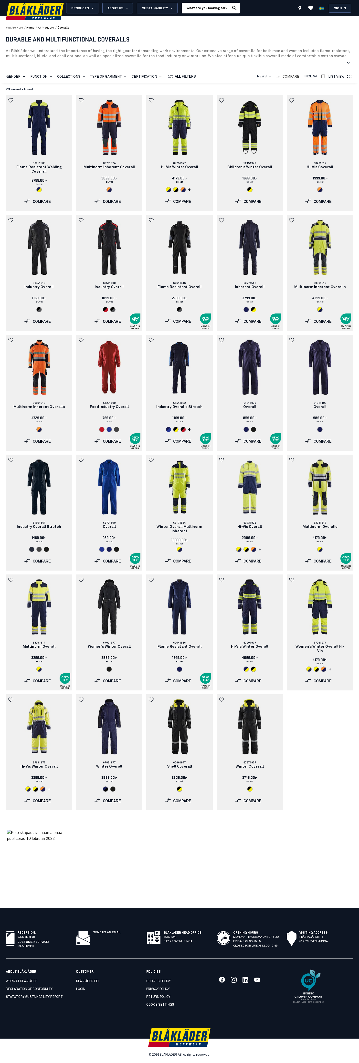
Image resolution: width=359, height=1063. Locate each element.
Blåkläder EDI (87, 981)
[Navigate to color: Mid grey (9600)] (116, 429)
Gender (13, 76)
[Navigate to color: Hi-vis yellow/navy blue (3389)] (168, 189)
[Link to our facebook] (222, 979)
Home (30, 27)
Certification (144, 76)
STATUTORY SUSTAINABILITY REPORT (34, 997)
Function (38, 76)
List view (336, 76)
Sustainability (155, 8)
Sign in (340, 8)
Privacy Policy (158, 989)
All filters (185, 76)
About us (115, 8)
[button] (11, 100)
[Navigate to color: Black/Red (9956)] (105, 309)
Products (80, 8)
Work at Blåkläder (22, 981)
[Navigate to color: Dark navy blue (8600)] (31, 549)
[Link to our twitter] (233, 979)
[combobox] (263, 76)
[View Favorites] (310, 8)
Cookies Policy (158, 981)
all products (46, 27)
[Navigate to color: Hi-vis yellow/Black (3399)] (176, 189)
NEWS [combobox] (262, 76)
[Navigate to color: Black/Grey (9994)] (39, 309)
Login (80, 989)
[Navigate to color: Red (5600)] (102, 429)
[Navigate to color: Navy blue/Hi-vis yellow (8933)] (39, 189)
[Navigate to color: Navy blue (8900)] (246, 309)
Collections (68, 76)
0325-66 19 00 (26, 936)
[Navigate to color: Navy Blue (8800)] (246, 429)
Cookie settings (160, 1004)
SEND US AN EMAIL (107, 932)
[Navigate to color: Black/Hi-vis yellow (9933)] (250, 189)
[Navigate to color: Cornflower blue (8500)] (109, 429)
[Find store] (300, 8)
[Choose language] (321, 8)
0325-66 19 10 (26, 945)
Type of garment (106, 76)
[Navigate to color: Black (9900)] (253, 429)
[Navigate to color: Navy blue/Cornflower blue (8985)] (168, 429)
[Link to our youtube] (257, 979)
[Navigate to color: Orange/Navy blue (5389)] (109, 189)
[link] (39, 153)
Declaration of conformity (29, 989)
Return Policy (158, 997)
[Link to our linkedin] (245, 979)
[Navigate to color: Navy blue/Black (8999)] (105, 789)
